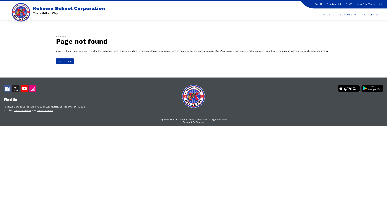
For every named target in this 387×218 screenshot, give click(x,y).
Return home (65, 61)
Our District (334, 4)
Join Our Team (366, 4)
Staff (349, 4)
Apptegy (200, 122)
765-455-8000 (22, 110)
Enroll (318, 4)
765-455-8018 (45, 110)
